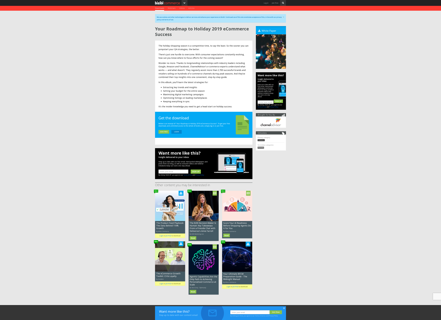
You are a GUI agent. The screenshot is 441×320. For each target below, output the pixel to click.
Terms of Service (260, 316)
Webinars (171, 8)
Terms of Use (187, 175)
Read (193, 238)
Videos (182, 8)
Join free (275, 3)
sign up (195, 171)
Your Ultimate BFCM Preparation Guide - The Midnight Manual (235, 276)
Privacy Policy (199, 175)
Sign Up (278, 101)
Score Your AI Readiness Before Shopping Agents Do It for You (237, 226)
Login (176, 132)
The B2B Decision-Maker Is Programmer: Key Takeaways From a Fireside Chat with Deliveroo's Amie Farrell (203, 227)
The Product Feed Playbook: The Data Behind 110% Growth (170, 226)
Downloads (159, 8)
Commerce (261, 140)
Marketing (261, 147)
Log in (266, 3)
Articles (191, 8)
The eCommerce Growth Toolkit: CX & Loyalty (168, 275)
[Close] (284, 309)
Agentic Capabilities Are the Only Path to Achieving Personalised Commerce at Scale (203, 280)
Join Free (164, 132)
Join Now (276, 312)
